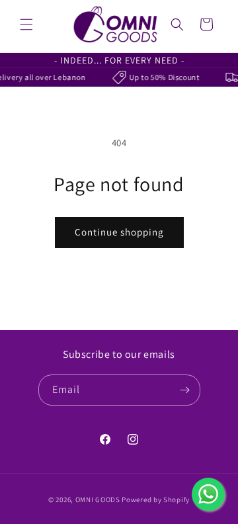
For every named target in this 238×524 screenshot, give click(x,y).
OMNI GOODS (97, 499)
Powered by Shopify (156, 499)
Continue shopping (119, 232)
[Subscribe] (185, 390)
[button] (26, 24)
